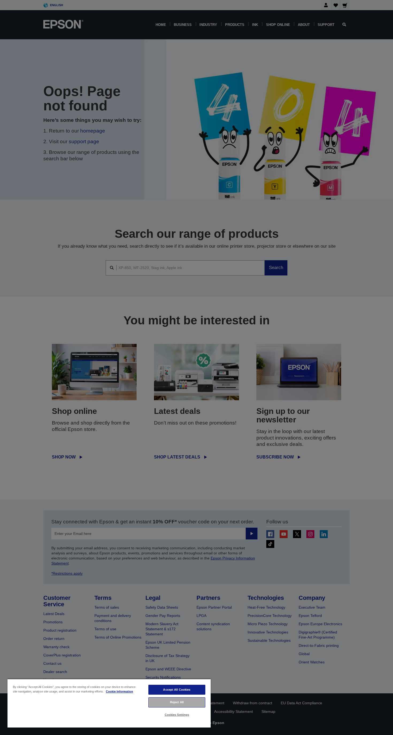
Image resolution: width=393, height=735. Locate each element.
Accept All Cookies (176, 689)
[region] (109, 703)
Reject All (177, 702)
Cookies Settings (177, 714)
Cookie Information (119, 691)
